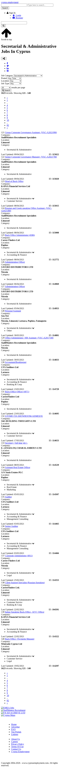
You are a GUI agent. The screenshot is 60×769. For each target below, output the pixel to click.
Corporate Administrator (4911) (19, 555)
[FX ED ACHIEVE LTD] (13, 713)
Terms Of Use (17, 746)
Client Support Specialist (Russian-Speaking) (25, 582)
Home (14, 724)
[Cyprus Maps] (8, 715)
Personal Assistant (13, 311)
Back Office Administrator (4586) (20, 235)
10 (8, 120)
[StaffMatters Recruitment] (13, 710)
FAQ (13, 729)
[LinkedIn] (8, 68)
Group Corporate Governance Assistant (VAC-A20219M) (31, 132)
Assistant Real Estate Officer (17, 467)
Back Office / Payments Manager (19, 639)
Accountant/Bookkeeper (15, 362)
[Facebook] (7, 63)
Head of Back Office (14, 181)
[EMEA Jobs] (7, 708)
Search (5, 8)
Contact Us (16, 749)
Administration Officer (15, 262)
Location (5, 81)
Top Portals (16, 732)
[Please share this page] (4, 58)
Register (19, 18)
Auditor (8, 497)
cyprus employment (9, 2)
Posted (4, 78)
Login (18, 15)
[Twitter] (8, 66)
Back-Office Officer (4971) (17, 391)
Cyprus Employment (20, 751)
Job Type (5, 83)
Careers (14, 741)
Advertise (15, 727)
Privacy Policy (17, 744)
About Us (15, 739)
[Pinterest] (8, 71)
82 (8, 125)
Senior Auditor (11, 526)
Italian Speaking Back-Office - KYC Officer (24, 612)
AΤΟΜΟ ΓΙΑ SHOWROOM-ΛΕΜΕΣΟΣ (24, 416)
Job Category (7, 75)
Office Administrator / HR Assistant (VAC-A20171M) (29, 338)
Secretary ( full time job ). (16, 443)
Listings (14, 734)
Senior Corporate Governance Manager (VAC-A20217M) (31, 157)
